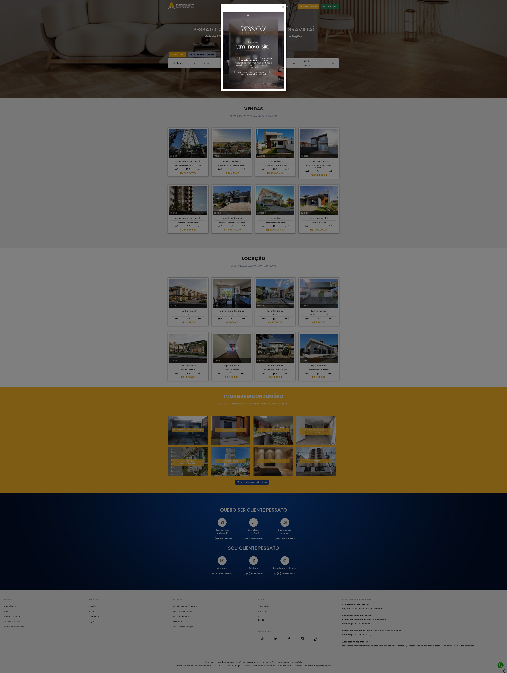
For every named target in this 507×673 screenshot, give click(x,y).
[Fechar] (283, 7)
